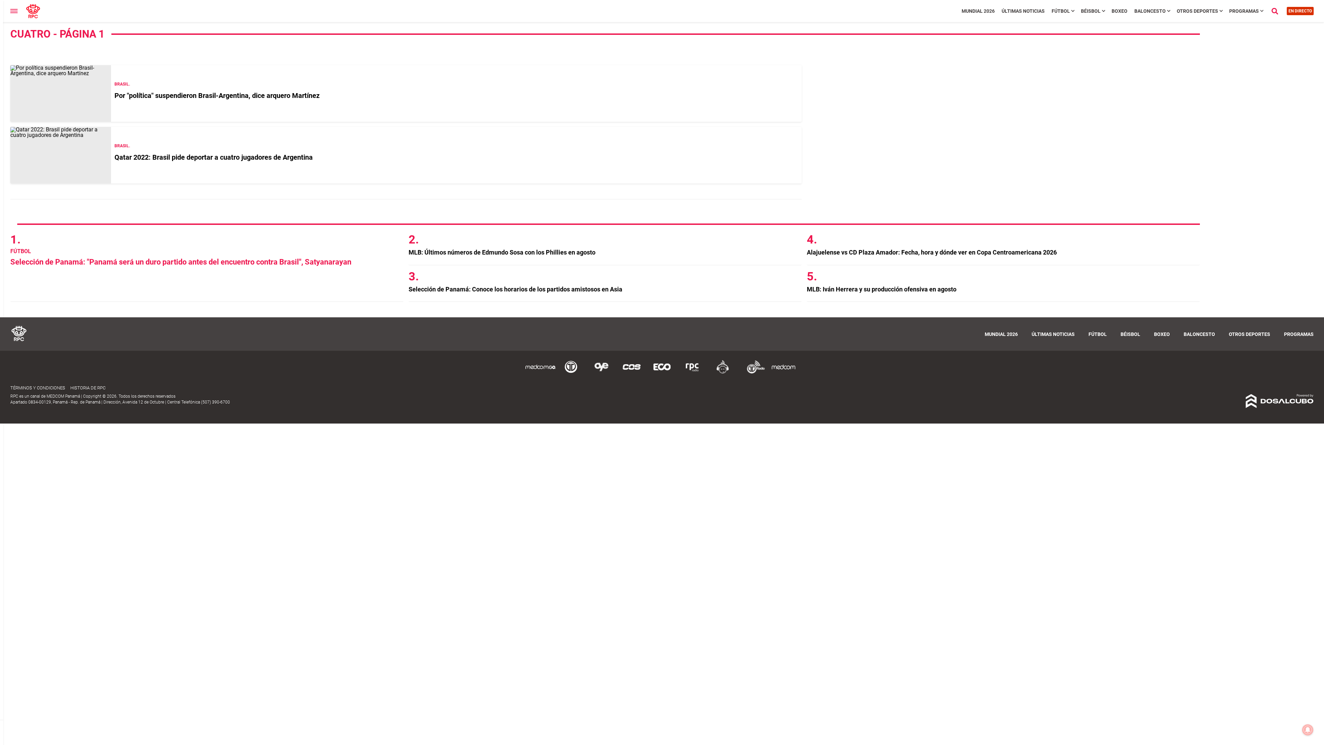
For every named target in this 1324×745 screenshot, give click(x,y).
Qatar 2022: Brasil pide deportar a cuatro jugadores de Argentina (213, 157)
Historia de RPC (88, 387)
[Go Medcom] (540, 372)
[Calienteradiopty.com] (723, 372)
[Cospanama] (631, 372)
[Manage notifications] (1307, 729)
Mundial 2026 (978, 11)
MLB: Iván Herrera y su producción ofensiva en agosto (881, 289)
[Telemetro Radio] (753, 372)
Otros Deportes (1197, 11)
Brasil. (122, 84)
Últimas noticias (1023, 11)
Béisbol (1091, 11)
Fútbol (1061, 11)
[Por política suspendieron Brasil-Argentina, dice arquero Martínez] (60, 93)
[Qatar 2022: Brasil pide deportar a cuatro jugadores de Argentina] (60, 155)
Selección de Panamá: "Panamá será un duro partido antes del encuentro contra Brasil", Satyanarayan (180, 262)
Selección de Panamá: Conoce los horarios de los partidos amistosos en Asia (515, 289)
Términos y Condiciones (37, 387)
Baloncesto (1150, 11)
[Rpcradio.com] (692, 372)
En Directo (1300, 11)
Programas (1244, 11)
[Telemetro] (571, 372)
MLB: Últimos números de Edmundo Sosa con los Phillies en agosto (502, 252)
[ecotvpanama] (662, 372)
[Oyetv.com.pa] (601, 372)
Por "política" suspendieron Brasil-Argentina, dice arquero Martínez (217, 95)
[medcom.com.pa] (783, 372)
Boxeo (1119, 11)
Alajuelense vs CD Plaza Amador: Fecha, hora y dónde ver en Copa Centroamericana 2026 (932, 252)
